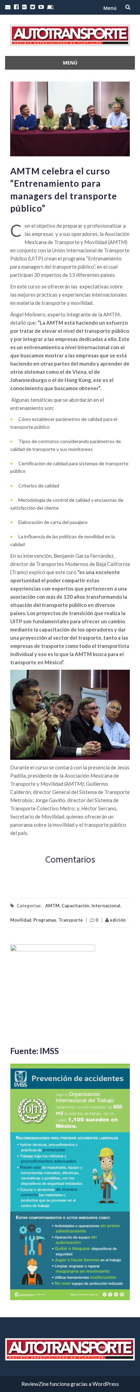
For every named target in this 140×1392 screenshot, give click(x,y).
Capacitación (75, 905)
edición (117, 920)
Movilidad (20, 920)
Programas (44, 920)
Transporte (70, 920)
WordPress (105, 1383)
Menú (110, 8)
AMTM (52, 905)
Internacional (105, 905)
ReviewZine (35, 1383)
